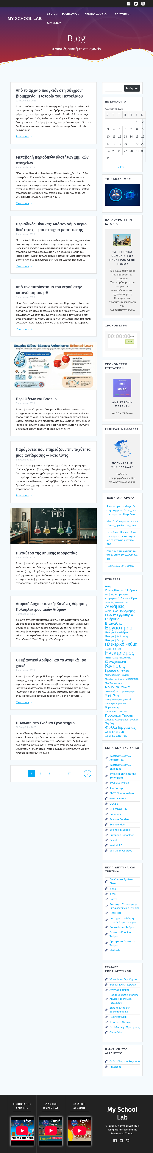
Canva (113, 898)
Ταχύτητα (110, 723)
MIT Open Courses (121, 850)
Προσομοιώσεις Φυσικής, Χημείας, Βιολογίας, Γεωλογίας (124, 998)
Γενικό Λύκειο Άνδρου (122, 927)
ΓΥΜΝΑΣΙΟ (69, 14)
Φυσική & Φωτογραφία (123, 984)
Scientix (114, 840)
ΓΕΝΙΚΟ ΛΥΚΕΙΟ (96, 14)
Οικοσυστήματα (112, 691)
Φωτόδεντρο (117, 788)
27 (71, 773)
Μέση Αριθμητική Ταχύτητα (117, 675)
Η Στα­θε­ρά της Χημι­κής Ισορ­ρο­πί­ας (46, 553)
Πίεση (116, 695)
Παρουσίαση (111, 707)
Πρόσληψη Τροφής (119, 715)
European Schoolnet (122, 834)
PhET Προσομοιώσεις (122, 793)
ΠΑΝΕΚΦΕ (116, 913)
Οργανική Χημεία (128, 691)
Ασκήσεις (109, 594)
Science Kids (117, 824)
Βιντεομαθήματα (129, 598)
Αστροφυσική (112, 598)
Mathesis (115, 950)
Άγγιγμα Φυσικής (119, 989)
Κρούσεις (112, 670)
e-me (113, 893)
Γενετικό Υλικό (121, 602)
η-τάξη (113, 888)
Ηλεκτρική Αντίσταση (116, 636)
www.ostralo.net (119, 798)
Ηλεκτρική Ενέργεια (116, 640)
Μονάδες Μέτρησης (114, 683)
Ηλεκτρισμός (119, 653)
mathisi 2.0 (116, 845)
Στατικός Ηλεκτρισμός (116, 719)
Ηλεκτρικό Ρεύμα (121, 644)
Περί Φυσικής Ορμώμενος (125, 1027)
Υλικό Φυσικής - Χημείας (124, 979)
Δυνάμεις (115, 606)
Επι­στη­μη (122, 14)
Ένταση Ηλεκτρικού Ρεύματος (121, 590)
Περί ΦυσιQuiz (118, 1016)
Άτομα (109, 586)
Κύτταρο (125, 670)
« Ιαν (121, 166)
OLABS (114, 803)
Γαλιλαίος (109, 602)
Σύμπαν (134, 719)
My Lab (25, 19)
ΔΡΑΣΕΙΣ (53, 22)
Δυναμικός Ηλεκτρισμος (120, 611)
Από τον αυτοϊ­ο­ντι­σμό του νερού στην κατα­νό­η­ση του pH (122, 554)
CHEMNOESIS (118, 808)
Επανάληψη (114, 623)
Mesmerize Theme (122, 1133)
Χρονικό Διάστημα (116, 735)
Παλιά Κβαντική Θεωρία (115, 703)
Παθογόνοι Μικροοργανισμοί (118, 699)
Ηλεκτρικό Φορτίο (113, 649)
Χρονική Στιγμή (114, 731)
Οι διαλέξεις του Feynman (125, 1061)
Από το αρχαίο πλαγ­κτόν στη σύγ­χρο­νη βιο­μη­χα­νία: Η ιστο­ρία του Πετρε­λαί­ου (122, 510)
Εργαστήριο (118, 628)
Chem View (116, 1032)
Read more (22, 136)
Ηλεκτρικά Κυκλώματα (117, 632)
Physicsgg (115, 1066)
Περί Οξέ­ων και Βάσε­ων (36, 399)
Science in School (120, 829)
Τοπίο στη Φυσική (120, 1021)
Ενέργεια (112, 619)
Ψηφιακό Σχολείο (119, 782)
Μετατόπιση (132, 678)
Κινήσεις (115, 666)
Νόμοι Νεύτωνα (117, 687)
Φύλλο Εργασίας (120, 727)
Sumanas (115, 814)
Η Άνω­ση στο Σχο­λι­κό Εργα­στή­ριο (45, 723)
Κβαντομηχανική (115, 661)
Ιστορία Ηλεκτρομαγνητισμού (118, 658)
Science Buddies (119, 819)
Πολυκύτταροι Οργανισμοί (116, 711)
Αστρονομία (121, 594)
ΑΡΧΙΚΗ (52, 14)
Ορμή (108, 695)
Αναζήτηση (132, 88)
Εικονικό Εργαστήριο (119, 615)
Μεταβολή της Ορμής (114, 679)
